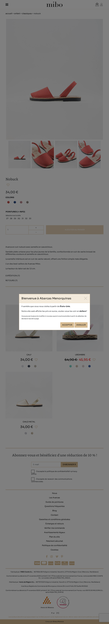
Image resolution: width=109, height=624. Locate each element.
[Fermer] (85, 298)
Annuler (81, 325)
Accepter (67, 325)
